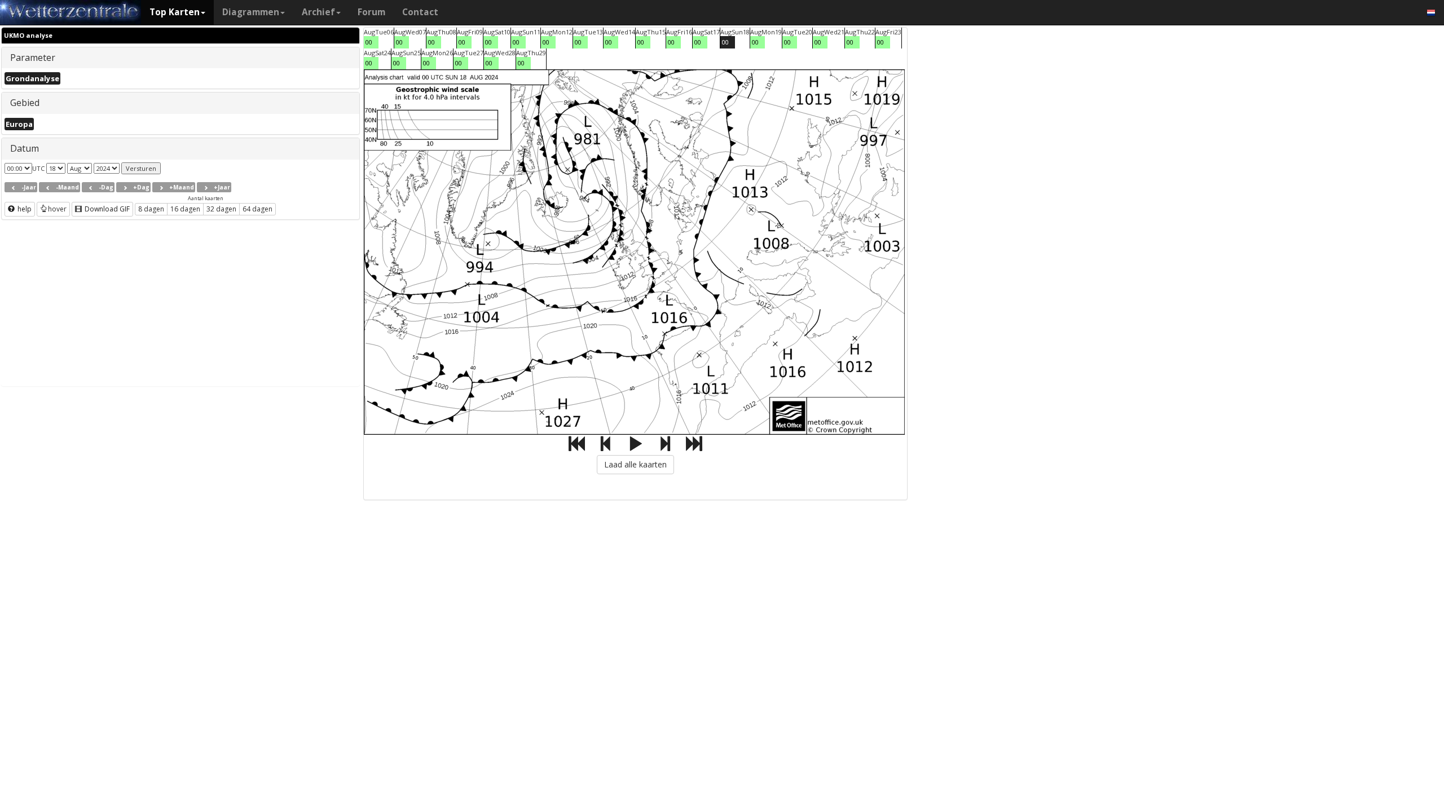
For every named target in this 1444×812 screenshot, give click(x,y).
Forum (371, 12)
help (24, 209)
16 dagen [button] (185, 209)
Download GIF (106, 209)
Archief (318, 12)
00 (369, 42)
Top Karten (174, 12)
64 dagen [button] (257, 209)
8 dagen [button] (151, 209)
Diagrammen (250, 12)
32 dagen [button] (221, 209)
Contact (420, 12)
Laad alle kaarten (635, 464)
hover (57, 209)
